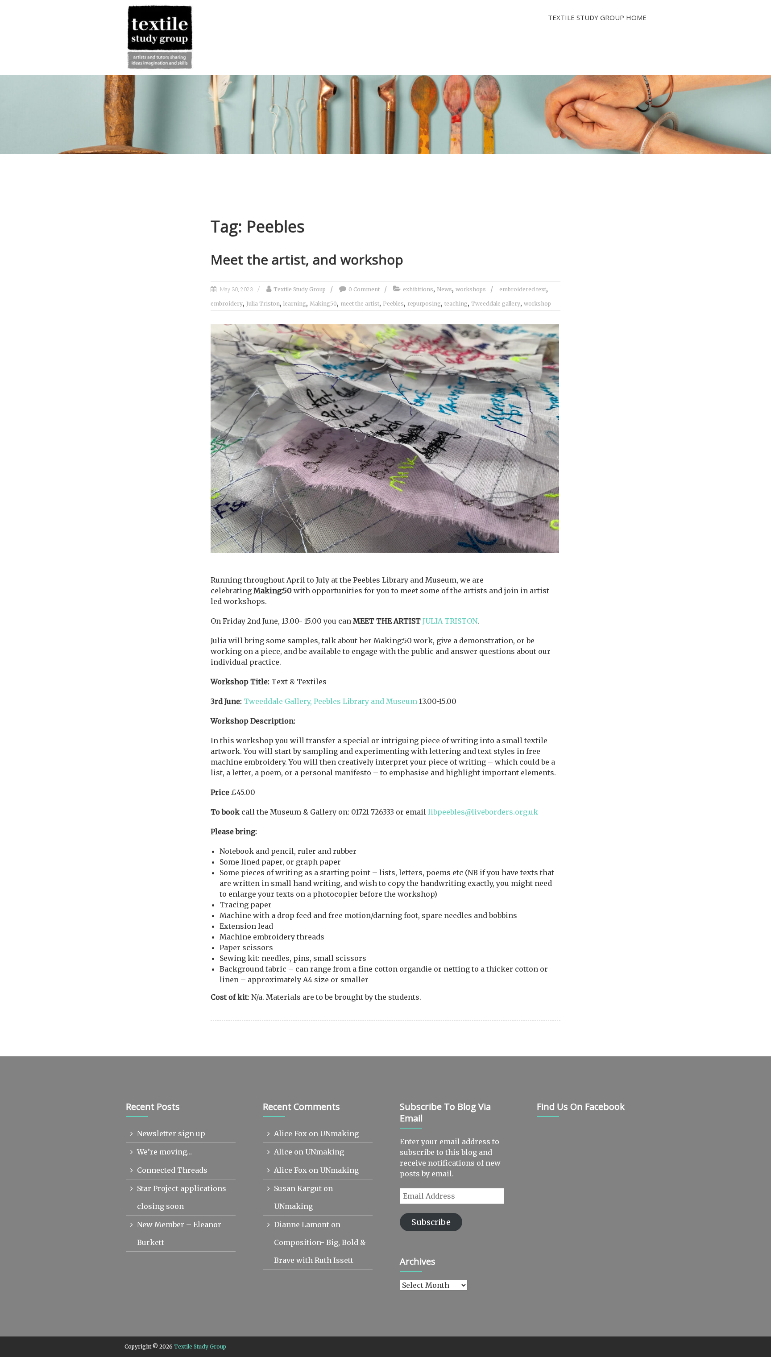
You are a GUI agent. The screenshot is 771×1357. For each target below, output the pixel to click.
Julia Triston (263, 303)
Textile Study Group (300, 289)
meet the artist (359, 303)
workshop (537, 303)
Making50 (323, 303)
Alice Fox (290, 1133)
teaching (456, 303)
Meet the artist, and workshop (307, 259)
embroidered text (522, 289)
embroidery (227, 303)
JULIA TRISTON (450, 620)
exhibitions (418, 289)
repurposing (424, 303)
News (444, 289)
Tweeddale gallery (495, 303)
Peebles (393, 303)
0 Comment (364, 289)
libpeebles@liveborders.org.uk (483, 811)
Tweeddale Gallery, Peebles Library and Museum (330, 701)
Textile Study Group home (597, 17)
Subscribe (431, 1222)
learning (294, 303)
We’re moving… (164, 1151)
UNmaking (339, 1133)
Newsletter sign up (171, 1133)
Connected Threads (172, 1170)
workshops (471, 289)
